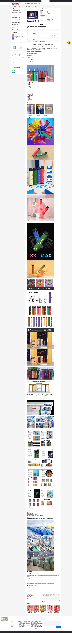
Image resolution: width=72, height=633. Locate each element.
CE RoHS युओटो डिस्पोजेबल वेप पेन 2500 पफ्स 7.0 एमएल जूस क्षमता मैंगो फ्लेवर (37, 624)
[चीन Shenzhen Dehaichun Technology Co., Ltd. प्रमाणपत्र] (14, 47)
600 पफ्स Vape (14, 29)
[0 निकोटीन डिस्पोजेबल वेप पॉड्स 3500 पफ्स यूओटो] (13, 39)
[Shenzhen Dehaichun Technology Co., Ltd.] (15, 3)
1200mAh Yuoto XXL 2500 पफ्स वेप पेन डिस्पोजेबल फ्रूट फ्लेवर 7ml (36, 622)
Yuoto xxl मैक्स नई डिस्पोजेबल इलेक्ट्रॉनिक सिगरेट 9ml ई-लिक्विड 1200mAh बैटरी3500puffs (56, 612)
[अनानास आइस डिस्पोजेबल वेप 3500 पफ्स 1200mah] (13, 35)
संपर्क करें (42, 24)
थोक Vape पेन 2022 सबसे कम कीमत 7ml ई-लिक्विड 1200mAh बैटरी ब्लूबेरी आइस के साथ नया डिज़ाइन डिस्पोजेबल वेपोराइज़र (36, 626)
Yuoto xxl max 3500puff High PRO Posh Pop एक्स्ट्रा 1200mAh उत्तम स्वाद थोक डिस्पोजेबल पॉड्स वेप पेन (43, 612)
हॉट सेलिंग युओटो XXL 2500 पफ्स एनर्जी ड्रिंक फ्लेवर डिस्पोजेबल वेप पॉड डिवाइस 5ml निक (24, 622)
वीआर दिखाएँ (28, 3)
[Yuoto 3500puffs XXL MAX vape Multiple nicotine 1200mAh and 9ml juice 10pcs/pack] (31, 15)
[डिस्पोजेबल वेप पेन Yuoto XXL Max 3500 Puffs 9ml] (13, 37)
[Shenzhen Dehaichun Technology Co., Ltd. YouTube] (13, 1)
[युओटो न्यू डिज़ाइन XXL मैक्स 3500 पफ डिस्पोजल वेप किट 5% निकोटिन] (50, 608)
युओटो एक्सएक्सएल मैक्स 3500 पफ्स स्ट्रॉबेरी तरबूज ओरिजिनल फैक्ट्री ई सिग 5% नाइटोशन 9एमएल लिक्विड (29, 612)
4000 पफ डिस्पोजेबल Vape (15, 17)
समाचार (39, 3)
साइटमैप (12, 627)
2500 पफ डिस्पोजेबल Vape (15, 12)
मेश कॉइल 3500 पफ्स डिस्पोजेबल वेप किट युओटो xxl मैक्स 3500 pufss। (36, 612)
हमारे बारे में (32, 3)
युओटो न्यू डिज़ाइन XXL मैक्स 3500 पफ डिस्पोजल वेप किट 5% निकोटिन (50, 612)
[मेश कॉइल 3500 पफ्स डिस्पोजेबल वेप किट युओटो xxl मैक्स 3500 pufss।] (36, 608)
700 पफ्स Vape (14, 27)
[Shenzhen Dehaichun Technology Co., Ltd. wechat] (31, 598)
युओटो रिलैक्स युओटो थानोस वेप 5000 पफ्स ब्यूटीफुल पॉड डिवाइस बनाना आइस (24, 624)
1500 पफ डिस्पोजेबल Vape (15, 22)
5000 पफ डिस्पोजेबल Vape (15, 15)
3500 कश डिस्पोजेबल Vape (17, 6)
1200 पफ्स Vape (14, 24)
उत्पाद (25, 3)
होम (11, 6)
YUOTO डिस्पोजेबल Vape (15, 10)
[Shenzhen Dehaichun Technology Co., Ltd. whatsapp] (15, 70)
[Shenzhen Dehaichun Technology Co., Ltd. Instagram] (14, 1)
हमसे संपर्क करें (35, 3)
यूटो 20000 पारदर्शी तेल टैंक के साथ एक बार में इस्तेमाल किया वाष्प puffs (23, 626)
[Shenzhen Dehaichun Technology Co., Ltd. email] (13, 70)
